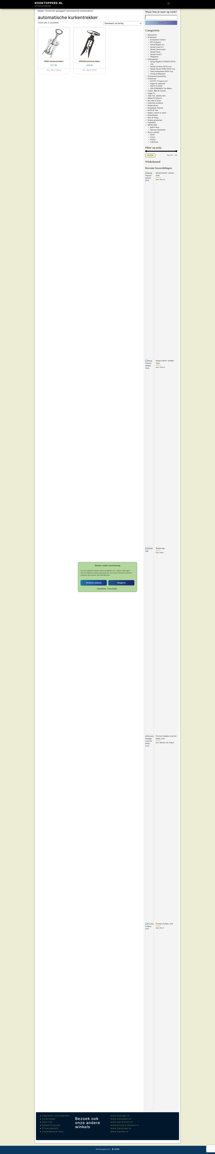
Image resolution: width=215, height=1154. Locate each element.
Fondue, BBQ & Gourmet (157, 91)
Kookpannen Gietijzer (158, 40)
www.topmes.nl (119, 1131)
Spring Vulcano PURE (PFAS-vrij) (162, 69)
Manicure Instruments (157, 130)
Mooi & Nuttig (153, 118)
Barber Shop (154, 127)
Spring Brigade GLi (157, 44)
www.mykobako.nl (121, 1119)
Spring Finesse (155, 52)
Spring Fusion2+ (156, 54)
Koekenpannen (153, 59)
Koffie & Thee (153, 110)
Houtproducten (153, 105)
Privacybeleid (112, 588)
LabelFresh (154, 142)
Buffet (152, 135)
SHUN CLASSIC (156, 86)
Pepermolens (152, 35)
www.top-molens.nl (122, 1122)
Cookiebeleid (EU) (53, 1131)
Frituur (152, 137)
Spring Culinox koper (157, 49)
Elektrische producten (155, 103)
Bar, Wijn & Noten (154, 101)
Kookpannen (152, 37)
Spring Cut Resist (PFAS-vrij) (160, 66)
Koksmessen (152, 79)
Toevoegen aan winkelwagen (53, 68)
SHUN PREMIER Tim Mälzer (161, 88)
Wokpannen (154, 57)
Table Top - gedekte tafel (156, 96)
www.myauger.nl (120, 1115)
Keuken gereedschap (155, 120)
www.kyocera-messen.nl (125, 1125)
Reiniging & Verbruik (155, 108)
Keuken (153, 139)
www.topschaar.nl (121, 1128)
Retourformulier (51, 1125)
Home (41, 11)
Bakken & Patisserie (155, 98)
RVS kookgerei (155, 42)
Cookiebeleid (101, 588)
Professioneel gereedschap (157, 76)
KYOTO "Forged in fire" (159, 81)
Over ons (47, 1122)
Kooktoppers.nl (49, 3)
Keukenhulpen (153, 115)
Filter (150, 155)
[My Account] (173, 4)
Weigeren (121, 582)
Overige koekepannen (157, 74)
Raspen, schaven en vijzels (157, 113)
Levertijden (48, 1119)
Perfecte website (94, 582)
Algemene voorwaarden (56, 1115)
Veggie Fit (151, 93)
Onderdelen (152, 122)
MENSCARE (152, 125)
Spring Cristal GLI (156, 47)
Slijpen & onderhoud (157, 84)
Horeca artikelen (153, 132)
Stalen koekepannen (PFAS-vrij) (161, 71)
